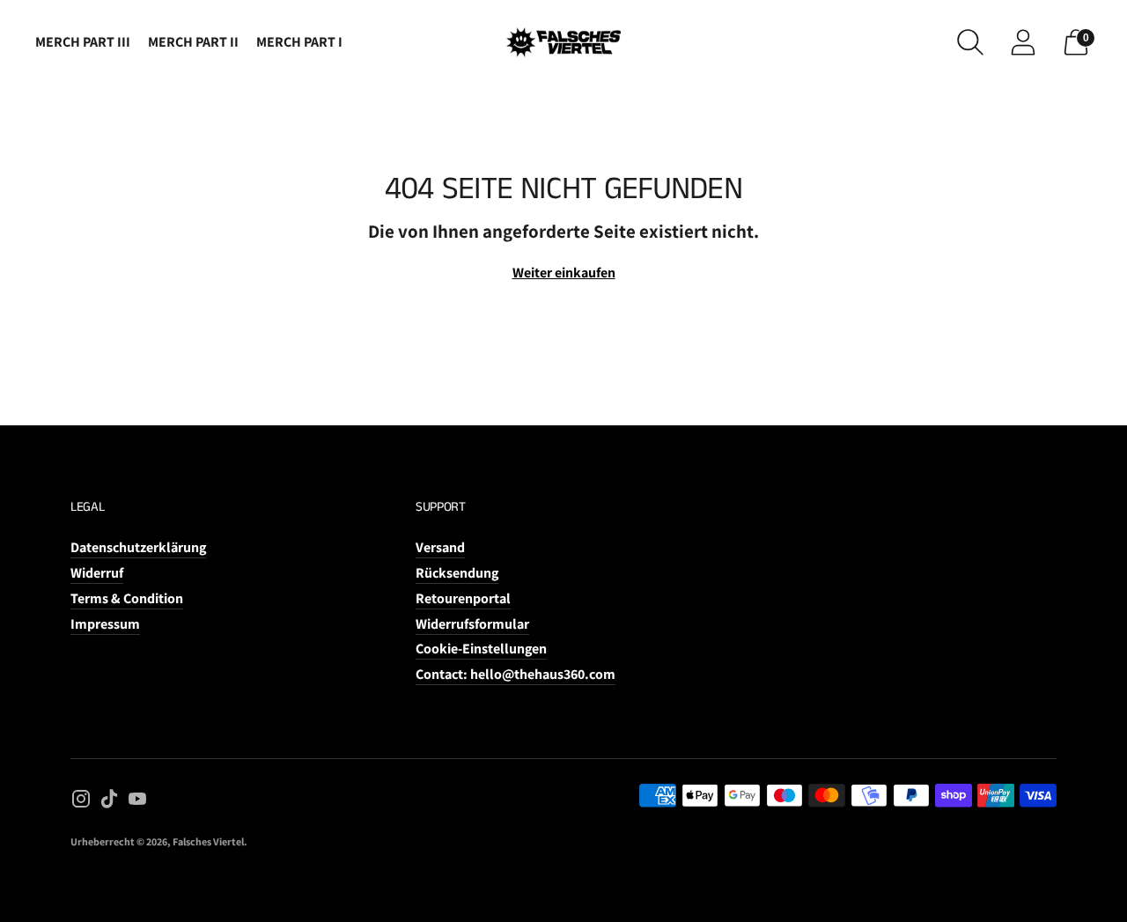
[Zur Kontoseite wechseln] (1023, 42)
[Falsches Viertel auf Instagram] (81, 802)
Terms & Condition (126, 598)
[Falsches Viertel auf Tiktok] (109, 802)
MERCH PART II (193, 42)
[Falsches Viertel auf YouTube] (137, 802)
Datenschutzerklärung (138, 547)
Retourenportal (463, 598)
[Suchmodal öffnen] (970, 42)
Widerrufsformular (472, 624)
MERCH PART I (299, 42)
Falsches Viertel (208, 841)
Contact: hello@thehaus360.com (515, 674)
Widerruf (96, 573)
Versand (440, 547)
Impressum (105, 624)
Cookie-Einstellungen (481, 648)
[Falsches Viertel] (563, 42)
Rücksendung (457, 573)
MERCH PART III (82, 42)
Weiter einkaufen (563, 272)
